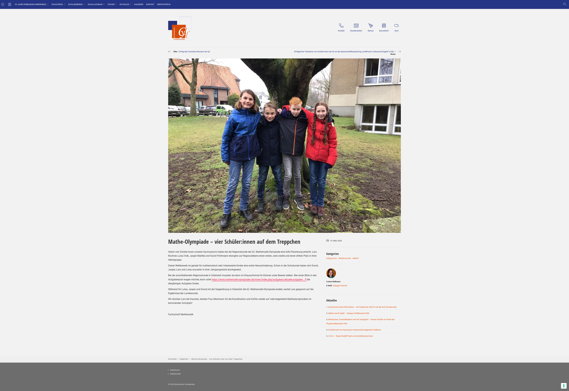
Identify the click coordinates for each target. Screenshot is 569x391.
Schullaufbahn (95, 4)
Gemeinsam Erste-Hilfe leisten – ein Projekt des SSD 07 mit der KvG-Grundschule (362, 307)
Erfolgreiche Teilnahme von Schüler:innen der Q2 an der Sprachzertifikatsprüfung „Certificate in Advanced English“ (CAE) (344, 51)
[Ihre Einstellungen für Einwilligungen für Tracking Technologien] (564, 386)
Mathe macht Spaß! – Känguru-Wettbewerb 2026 (348, 313)
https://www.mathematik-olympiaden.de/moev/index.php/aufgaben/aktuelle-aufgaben (257, 279)
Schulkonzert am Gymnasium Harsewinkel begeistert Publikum (354, 330)
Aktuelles (124, 4)
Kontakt (150, 4)
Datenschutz (175, 374)
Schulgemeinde (75, 4)
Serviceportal (164, 4)
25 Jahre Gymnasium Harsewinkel (30, 4)
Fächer (111, 4)
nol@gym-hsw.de (340, 285)
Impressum (175, 370)
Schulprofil (57, 4)
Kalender (138, 4)
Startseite (172, 359)
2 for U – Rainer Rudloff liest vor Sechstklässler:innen (350, 336)
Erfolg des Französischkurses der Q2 (194, 51)
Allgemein (184, 359)
